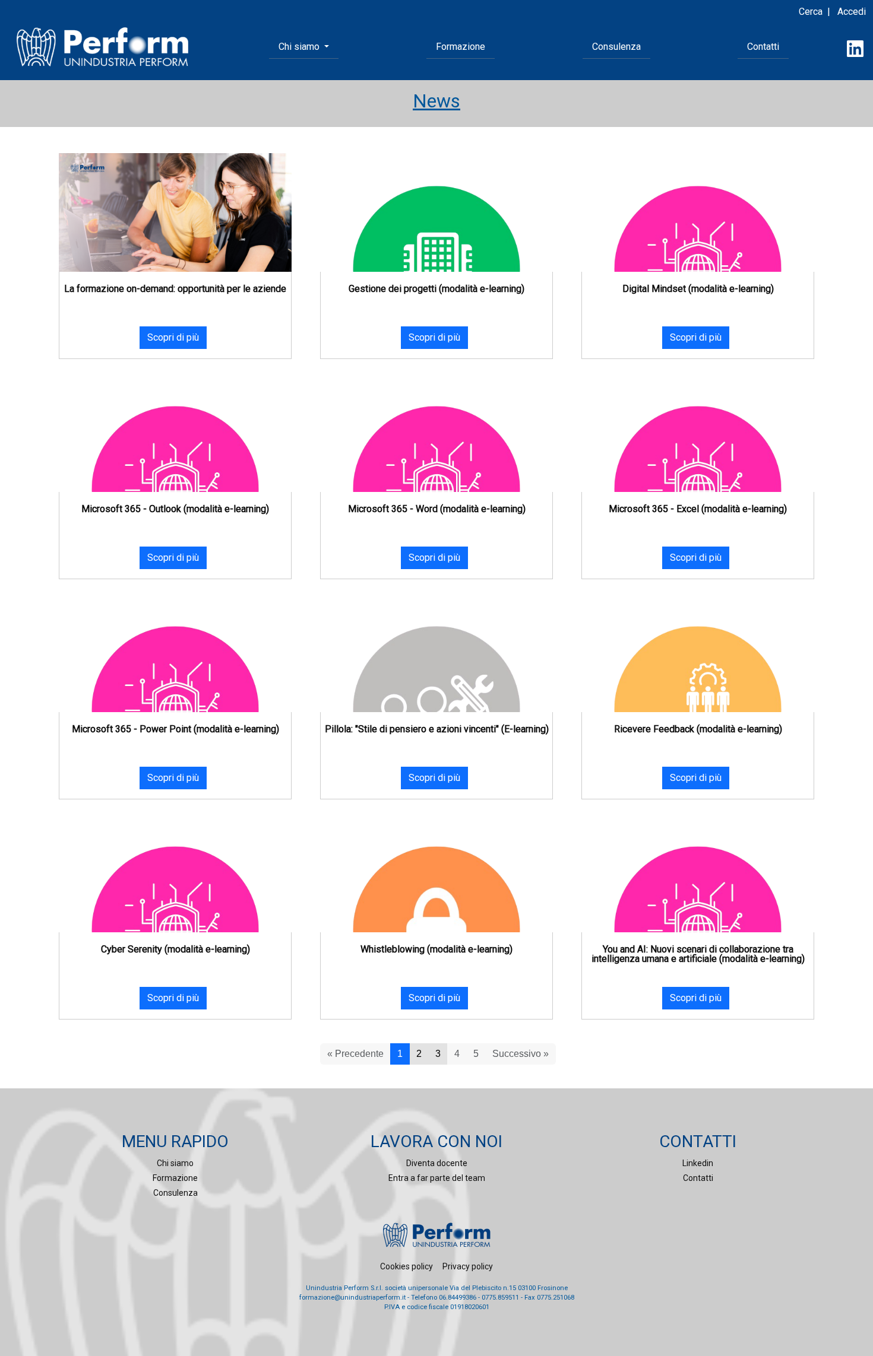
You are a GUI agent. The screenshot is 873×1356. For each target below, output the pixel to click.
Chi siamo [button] (300, 46)
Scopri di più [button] (173, 337)
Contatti (763, 46)
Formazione (460, 46)
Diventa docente (436, 1163)
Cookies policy (406, 1266)
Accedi (851, 11)
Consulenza (616, 46)
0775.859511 (500, 1297)
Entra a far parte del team (436, 1178)
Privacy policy (467, 1266)
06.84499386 (457, 1297)
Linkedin (697, 1163)
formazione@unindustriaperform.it (352, 1297)
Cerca (811, 11)
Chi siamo (175, 1163)
